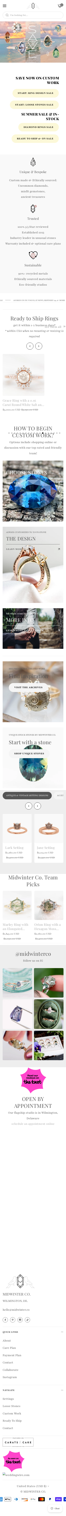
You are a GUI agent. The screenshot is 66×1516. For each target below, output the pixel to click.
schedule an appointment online (33, 1124)
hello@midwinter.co (16, 1310)
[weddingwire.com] (16, 1475)
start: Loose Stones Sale (34, 104)
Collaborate (10, 1370)
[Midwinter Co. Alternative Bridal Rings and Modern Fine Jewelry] (33, 6)
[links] (33, 491)
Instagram (10, 1377)
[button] (38, 346)
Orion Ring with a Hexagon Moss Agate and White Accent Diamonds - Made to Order (48, 927)
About (7, 1341)
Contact (8, 1362)
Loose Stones (11, 1406)
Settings (8, 1399)
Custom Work (12, 1413)
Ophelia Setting (48, 848)
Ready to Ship (12, 1421)
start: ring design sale (36, 93)
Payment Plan (12, 1355)
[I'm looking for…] (6, 15)
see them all (53, 327)
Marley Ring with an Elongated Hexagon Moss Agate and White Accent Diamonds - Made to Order (17, 927)
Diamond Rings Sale (39, 127)
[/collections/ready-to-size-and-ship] (33, 42)
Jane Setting (14, 848)
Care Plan (9, 1348)
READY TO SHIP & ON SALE (35, 138)
